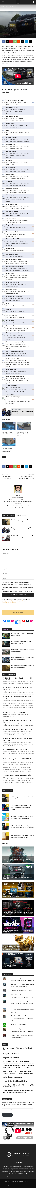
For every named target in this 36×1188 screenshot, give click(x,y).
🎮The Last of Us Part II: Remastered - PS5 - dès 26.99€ (18, 688)
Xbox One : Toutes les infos (18, 1024)
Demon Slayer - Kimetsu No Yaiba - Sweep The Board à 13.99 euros (18, 1086)
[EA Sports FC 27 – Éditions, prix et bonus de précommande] (6, 652)
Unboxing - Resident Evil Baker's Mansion (22, 990)
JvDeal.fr (5, 1044)
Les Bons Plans (7, 629)
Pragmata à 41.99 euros (11, 1058)
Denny (18, 495)
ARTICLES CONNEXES (8, 515)
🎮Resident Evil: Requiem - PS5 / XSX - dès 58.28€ (17, 697)
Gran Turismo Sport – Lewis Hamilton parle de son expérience (8, 449)
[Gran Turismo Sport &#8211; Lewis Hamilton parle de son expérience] (8, 442)
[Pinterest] (11, 41)
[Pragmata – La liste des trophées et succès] (6, 530)
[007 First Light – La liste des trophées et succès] (6, 522)
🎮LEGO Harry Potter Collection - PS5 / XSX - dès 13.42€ (18, 679)
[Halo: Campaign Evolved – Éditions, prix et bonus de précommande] (6, 660)
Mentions (24, 1173)
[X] (7, 41)
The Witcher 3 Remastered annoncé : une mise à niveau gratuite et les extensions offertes (22, 1018)
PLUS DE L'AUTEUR (21, 515)
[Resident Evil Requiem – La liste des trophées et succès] (6, 538)
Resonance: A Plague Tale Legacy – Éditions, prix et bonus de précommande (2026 (22, 1003)
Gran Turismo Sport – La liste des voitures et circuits (23, 434)
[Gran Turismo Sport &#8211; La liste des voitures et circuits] (24, 426)
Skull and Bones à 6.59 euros (12, 1077)
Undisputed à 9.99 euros (11, 1054)
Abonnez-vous (7, 1115)
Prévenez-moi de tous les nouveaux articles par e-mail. (17, 591)
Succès (13, 6)
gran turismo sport (11, 457)
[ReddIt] (18, 41)
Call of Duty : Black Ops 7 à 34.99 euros (16, 1062)
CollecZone (8, 1181)
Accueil (2, 6)
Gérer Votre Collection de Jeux (17, 1183)
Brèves (14, 1181)
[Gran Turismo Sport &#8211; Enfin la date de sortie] (8, 426)
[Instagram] (16, 508)
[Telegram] (26, 41)
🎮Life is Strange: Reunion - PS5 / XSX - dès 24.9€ (17, 760)
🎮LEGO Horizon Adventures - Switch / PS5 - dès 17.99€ (18, 739)
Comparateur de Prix (23, 1181)
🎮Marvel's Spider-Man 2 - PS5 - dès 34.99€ (17, 729)
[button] (3, 2)
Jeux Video (8, 6)
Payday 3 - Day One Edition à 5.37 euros (16, 1081)
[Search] (33, 2)
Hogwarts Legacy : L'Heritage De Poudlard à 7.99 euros (17, 1049)
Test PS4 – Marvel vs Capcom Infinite (7, 477)
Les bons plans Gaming (9, 674)
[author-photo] (18, 492)
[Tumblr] (19, 508)
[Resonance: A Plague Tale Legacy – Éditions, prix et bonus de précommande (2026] (6, 644)
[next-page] (5, 544)
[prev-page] (3, 544)
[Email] (22, 41)
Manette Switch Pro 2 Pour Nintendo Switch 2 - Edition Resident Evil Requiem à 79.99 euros (18, 1072)
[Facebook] (3, 41)
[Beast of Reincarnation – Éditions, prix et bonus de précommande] (6, 668)
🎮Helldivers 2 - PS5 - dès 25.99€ (14, 713)
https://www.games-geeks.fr (18, 497)
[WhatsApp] (15, 41)
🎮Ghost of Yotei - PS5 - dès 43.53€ (15, 750)
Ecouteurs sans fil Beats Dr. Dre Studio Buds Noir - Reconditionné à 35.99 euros (18, 1091)
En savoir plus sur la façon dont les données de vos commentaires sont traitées (16, 601)
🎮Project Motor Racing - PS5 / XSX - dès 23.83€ (17, 776)
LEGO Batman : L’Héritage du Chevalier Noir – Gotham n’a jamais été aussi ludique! (21, 807)
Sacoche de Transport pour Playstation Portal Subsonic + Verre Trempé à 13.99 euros (18, 1066)
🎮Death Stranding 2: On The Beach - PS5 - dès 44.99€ (17, 721)
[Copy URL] (30, 41)
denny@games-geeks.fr (22, 1177)
